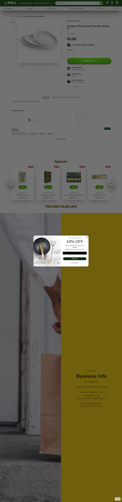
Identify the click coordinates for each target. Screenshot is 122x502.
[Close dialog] (87, 237)
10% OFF (75, 258)
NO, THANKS (74, 262)
